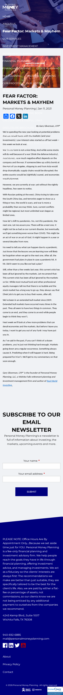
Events (7, 172)
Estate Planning (48, 68)
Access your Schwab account (24, 164)
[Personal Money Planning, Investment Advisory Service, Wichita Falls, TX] (11, 627)
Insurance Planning (41, 75)
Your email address (39, 473)
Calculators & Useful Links (22, 120)
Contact (9, 150)
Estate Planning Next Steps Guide (26, 142)
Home (6, 16)
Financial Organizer (17, 135)
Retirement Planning (18, 53)
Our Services (12, 38)
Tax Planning (12, 75)
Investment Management (20, 46)
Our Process (12, 83)
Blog (6, 90)
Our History (35, 83)
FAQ (57, 127)
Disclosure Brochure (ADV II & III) (26, 127)
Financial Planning (17, 60)
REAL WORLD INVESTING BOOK (22, 113)
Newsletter (11, 105)
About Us (9, 23)
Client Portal (12, 179)
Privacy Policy (11, 664)
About (7, 656)
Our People (11, 31)
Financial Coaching (17, 68)
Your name (41, 460)
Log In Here (11, 157)
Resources (10, 98)
